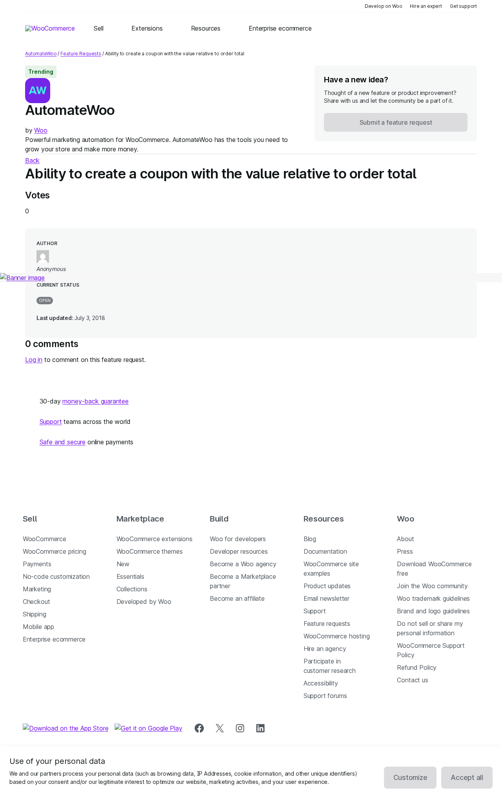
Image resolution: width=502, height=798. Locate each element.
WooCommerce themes (149, 551)
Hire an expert (426, 6)
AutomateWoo (41, 53)
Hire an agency (325, 649)
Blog (310, 539)
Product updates (327, 586)
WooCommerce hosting (337, 636)
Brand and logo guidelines (433, 611)
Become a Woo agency (243, 564)
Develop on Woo (383, 6)
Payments (37, 564)
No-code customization (56, 576)
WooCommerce (44, 539)
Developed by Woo (143, 601)
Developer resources (239, 551)
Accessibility (321, 683)
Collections (131, 589)
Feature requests (327, 623)
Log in (33, 360)
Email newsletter (326, 598)
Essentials (130, 576)
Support (51, 421)
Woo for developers (238, 539)
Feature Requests (80, 53)
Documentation (325, 551)
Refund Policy (417, 667)
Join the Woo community (432, 586)
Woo (40, 130)
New (122, 564)
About (405, 539)
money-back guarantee (95, 401)
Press (405, 551)
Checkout (36, 601)
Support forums (325, 696)
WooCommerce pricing (54, 551)
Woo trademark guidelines (433, 598)
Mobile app (38, 627)
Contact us (412, 680)
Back (32, 160)
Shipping (34, 614)
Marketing (37, 589)
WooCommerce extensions (154, 539)
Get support (463, 6)
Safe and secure (62, 442)
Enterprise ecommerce (54, 639)
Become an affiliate (237, 598)
